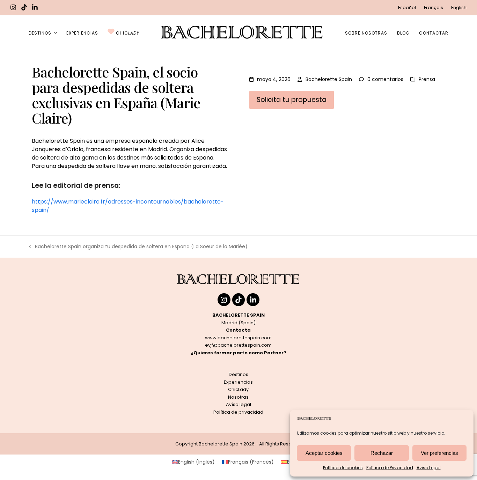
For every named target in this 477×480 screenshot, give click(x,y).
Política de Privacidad (389, 468)
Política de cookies (343, 468)
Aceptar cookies (324, 453)
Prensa (427, 79)
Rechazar (381, 453)
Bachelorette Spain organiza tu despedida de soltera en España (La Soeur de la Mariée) (138, 247)
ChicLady (238, 389)
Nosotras (238, 397)
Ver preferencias (439, 453)
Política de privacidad (238, 412)
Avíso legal (238, 404)
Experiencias (238, 382)
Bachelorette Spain (329, 79)
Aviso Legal (429, 468)
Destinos (238, 374)
